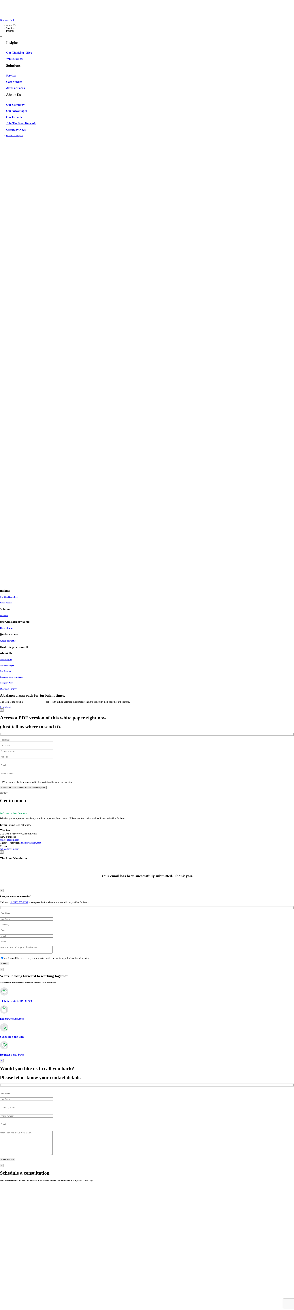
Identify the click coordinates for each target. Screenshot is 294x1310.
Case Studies (14, 81)
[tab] (147, 615)
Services (11, 75)
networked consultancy (34, 701)
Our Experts (14, 117)
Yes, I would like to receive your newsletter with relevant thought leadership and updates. (46, 958)
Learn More (5, 707)
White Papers (14, 58)
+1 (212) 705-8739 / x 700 (16, 1000)
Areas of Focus (15, 88)
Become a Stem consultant (11, 677)
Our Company (15, 104)
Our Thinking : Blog (19, 52)
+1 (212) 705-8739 (19, 902)
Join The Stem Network (21, 123)
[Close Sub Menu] (1, 36)
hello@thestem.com (9, 839)
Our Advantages (16, 110)
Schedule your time (12, 1036)
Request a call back (12, 1054)
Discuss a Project (8, 20)
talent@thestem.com (31, 843)
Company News (16, 129)
